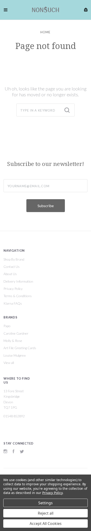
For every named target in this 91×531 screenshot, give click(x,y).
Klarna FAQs (13, 303)
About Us (10, 274)
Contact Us (12, 267)
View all (9, 363)
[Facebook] (13, 452)
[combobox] (45, 110)
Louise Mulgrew (15, 355)
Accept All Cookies (46, 523)
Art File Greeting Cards (20, 348)
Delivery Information (18, 281)
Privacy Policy (13, 289)
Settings (45, 502)
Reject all (45, 513)
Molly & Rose (13, 341)
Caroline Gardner (16, 333)
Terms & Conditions (18, 296)
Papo (7, 326)
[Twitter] (22, 452)
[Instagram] (5, 452)
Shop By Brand (14, 259)
